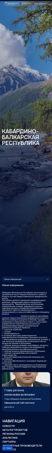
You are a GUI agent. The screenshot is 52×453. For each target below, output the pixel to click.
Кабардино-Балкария (11, 316)
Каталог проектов (15, 430)
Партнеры (9, 441)
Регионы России (14, 433)
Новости (9, 426)
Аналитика (10, 437)
